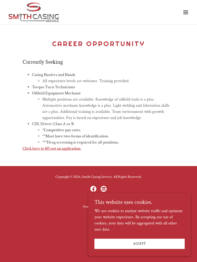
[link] (33, 12)
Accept (139, 244)
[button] (186, 12)
